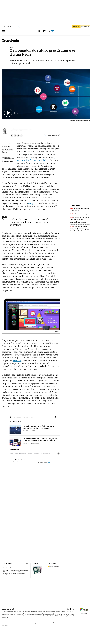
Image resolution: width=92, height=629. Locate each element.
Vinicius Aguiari (35, 443)
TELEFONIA (61, 41)
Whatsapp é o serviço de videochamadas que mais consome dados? (8, 149)
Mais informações (14, 462)
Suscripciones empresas (60, 623)
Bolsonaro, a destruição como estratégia (79, 209)
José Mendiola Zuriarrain (21, 129)
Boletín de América (9, 568)
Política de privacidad (35, 623)
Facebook (17, 360)
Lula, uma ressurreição (81, 214)
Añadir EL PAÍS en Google (53, 135)
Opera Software (14, 453)
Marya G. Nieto (26, 443)
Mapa (42, 623)
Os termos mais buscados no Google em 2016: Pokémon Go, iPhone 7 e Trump (40, 440)
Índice (70, 623)
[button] (46, 94)
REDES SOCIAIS (54, 41)
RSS (67, 623)
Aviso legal (19, 623)
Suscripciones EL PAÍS (49, 623)
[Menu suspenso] (3, 31)
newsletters (7, 563)
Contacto (4, 623)
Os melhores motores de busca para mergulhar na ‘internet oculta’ (38, 427)
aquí (49, 462)
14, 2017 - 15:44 (16, 131)
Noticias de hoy (5, 625)
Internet (30, 453)
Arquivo (35, 563)
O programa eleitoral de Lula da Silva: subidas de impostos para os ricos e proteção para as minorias (79, 220)
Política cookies (26, 623)
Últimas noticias (75, 205)
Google (31, 203)
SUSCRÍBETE (76, 26)
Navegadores (22, 453)
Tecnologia (10, 40)
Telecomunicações (45, 453)
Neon (11, 47)
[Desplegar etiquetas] (58, 453)
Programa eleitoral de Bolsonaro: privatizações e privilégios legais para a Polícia (80, 228)
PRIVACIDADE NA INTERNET (72, 41)
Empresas (36, 453)
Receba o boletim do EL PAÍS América (22, 417)
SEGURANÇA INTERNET (85, 41)
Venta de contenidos (11, 623)
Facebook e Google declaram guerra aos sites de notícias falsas (8, 159)
